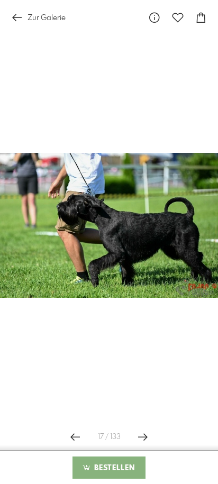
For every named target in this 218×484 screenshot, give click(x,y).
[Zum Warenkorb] (201, 18)
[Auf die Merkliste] (177, 18)
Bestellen (113, 468)
